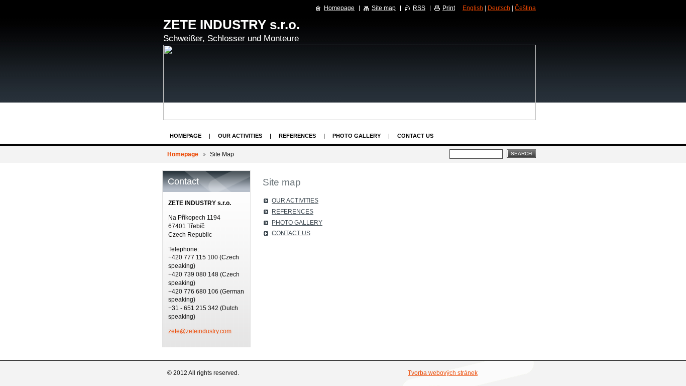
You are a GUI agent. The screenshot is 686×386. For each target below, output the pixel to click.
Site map (384, 8)
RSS (419, 8)
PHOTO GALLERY (356, 136)
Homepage (185, 136)
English (473, 8)
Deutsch (499, 8)
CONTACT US (415, 136)
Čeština (525, 8)
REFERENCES (297, 136)
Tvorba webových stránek (443, 372)
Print (448, 8)
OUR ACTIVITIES (240, 136)
